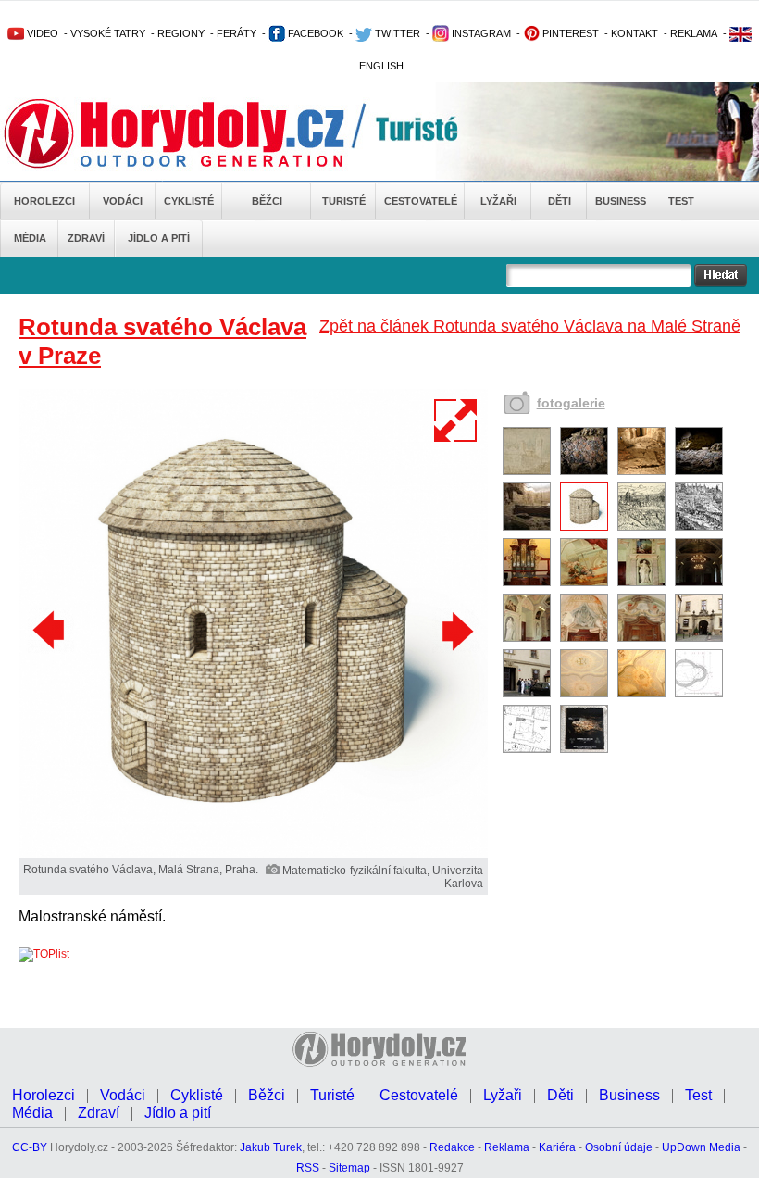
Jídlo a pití (159, 238)
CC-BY (29, 1147)
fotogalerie (571, 402)
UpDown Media (701, 1147)
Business (620, 201)
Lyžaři (498, 201)
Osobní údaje (619, 1147)
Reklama (506, 1147)
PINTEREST (569, 33)
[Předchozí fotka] (51, 631)
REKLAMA (693, 33)
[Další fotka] (455, 631)
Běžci (267, 201)
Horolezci (44, 201)
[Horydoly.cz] (196, 133)
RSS (307, 1167)
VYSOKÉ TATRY (107, 33)
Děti (559, 201)
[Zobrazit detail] (527, 471)
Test (681, 201)
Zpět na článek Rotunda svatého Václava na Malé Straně (529, 326)
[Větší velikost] (456, 420)
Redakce (452, 1147)
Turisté (344, 201)
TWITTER (396, 33)
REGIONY (181, 33)
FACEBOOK (314, 33)
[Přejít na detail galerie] (253, 854)
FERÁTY (236, 33)
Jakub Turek (271, 1147)
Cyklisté (189, 201)
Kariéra (557, 1147)
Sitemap (349, 1167)
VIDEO (41, 33)
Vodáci (123, 201)
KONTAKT (634, 33)
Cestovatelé (420, 201)
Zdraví (86, 238)
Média (30, 238)
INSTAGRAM (480, 33)
